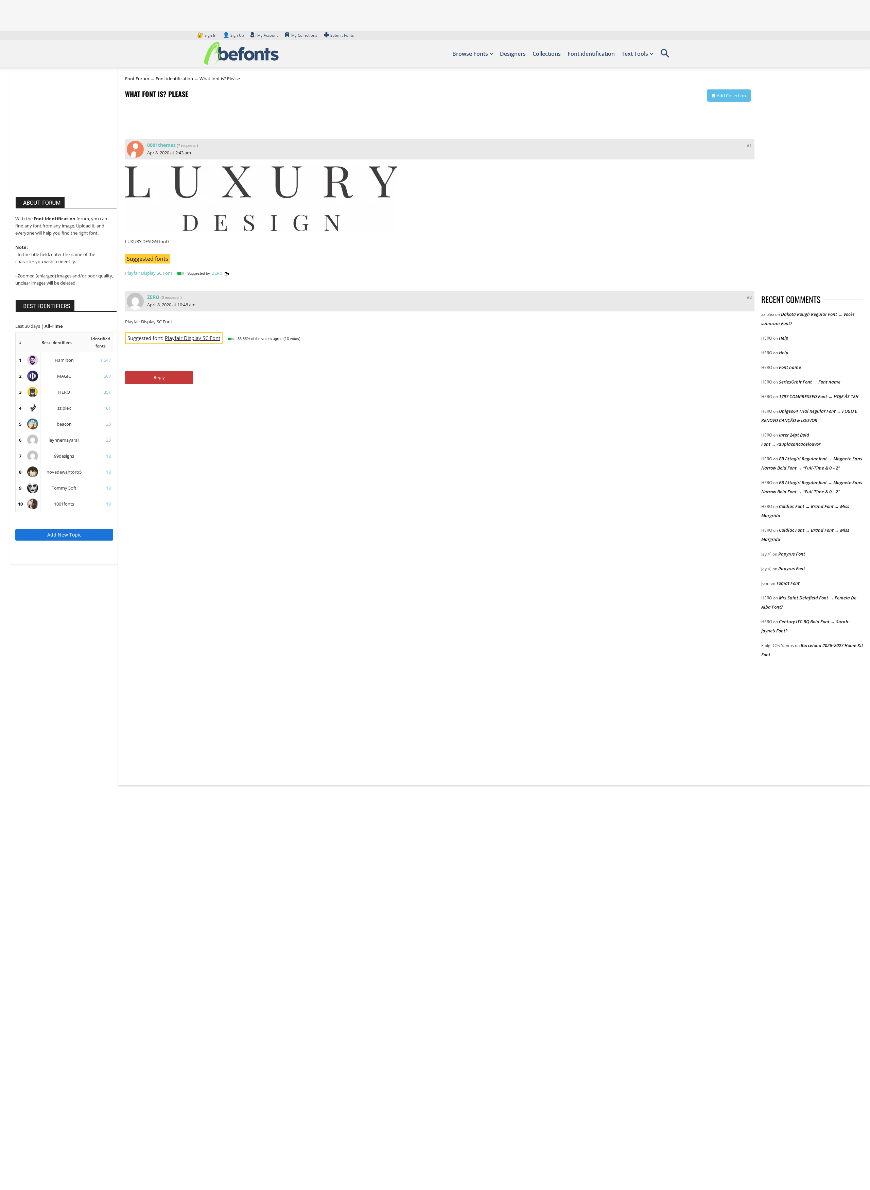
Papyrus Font (791, 554)
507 (107, 376)
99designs (64, 456)
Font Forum (137, 78)
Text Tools (635, 53)
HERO (64, 392)
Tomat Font (788, 583)
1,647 (105, 360)
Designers (513, 53)
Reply (159, 377)
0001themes (161, 145)
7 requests (187, 145)
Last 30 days (28, 326)
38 (108, 424)
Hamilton (64, 360)
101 (107, 408)
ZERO (217, 273)
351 (107, 392)
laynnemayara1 (64, 440)
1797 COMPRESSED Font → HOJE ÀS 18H (818, 396)
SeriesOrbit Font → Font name (809, 382)
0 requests (170, 297)
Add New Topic (64, 534)
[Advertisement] (66, 138)
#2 (749, 297)
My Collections (304, 35)
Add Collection (731, 95)
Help (783, 338)
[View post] (227, 273)
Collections (547, 53)
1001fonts (64, 504)
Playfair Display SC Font (148, 273)
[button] (665, 56)
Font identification (591, 53)
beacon (64, 424)
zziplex (64, 408)
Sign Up (233, 35)
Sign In (207, 35)
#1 (749, 145)
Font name (790, 367)
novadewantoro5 (64, 472)
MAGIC (64, 376)
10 (20, 504)
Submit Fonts (342, 35)
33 (108, 440)
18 (108, 456)
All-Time (54, 326)
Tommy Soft (64, 488)
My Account (267, 35)
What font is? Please (219, 78)
